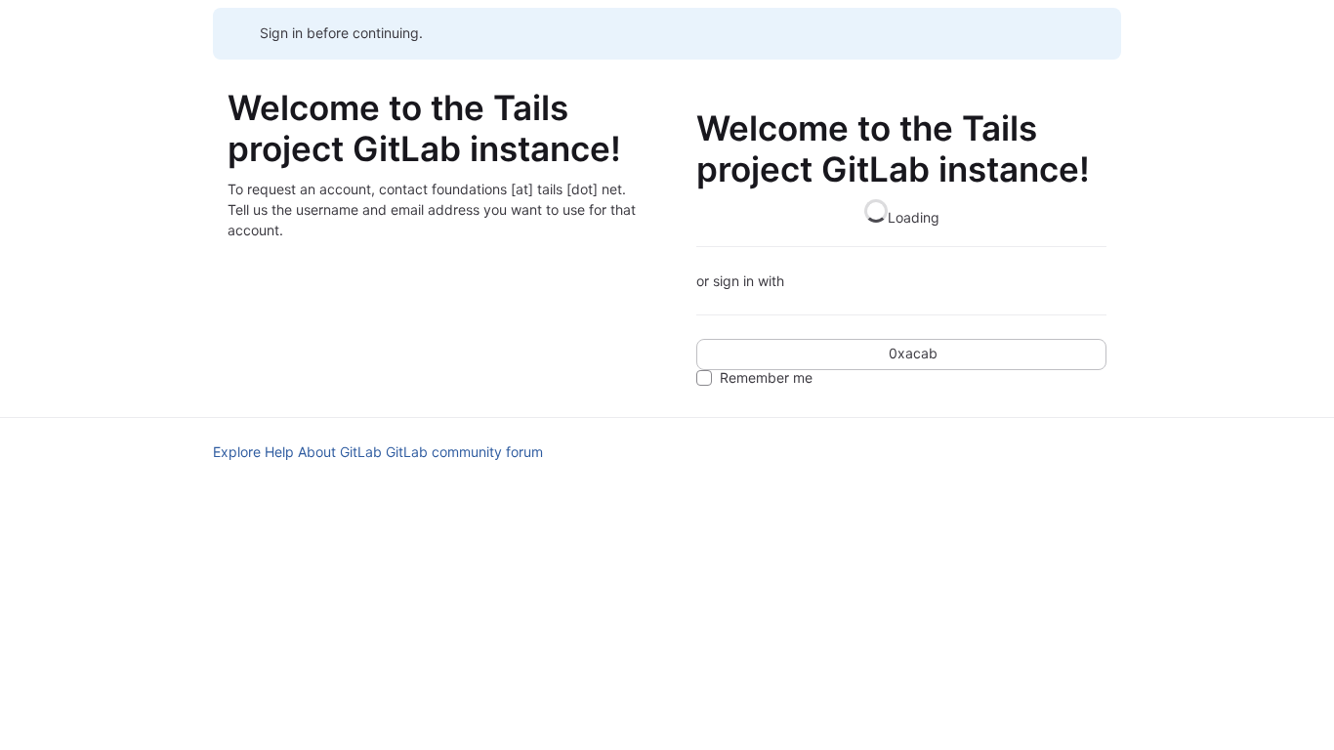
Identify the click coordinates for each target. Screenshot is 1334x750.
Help (279, 451)
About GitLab (340, 451)
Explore (237, 451)
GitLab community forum (464, 451)
